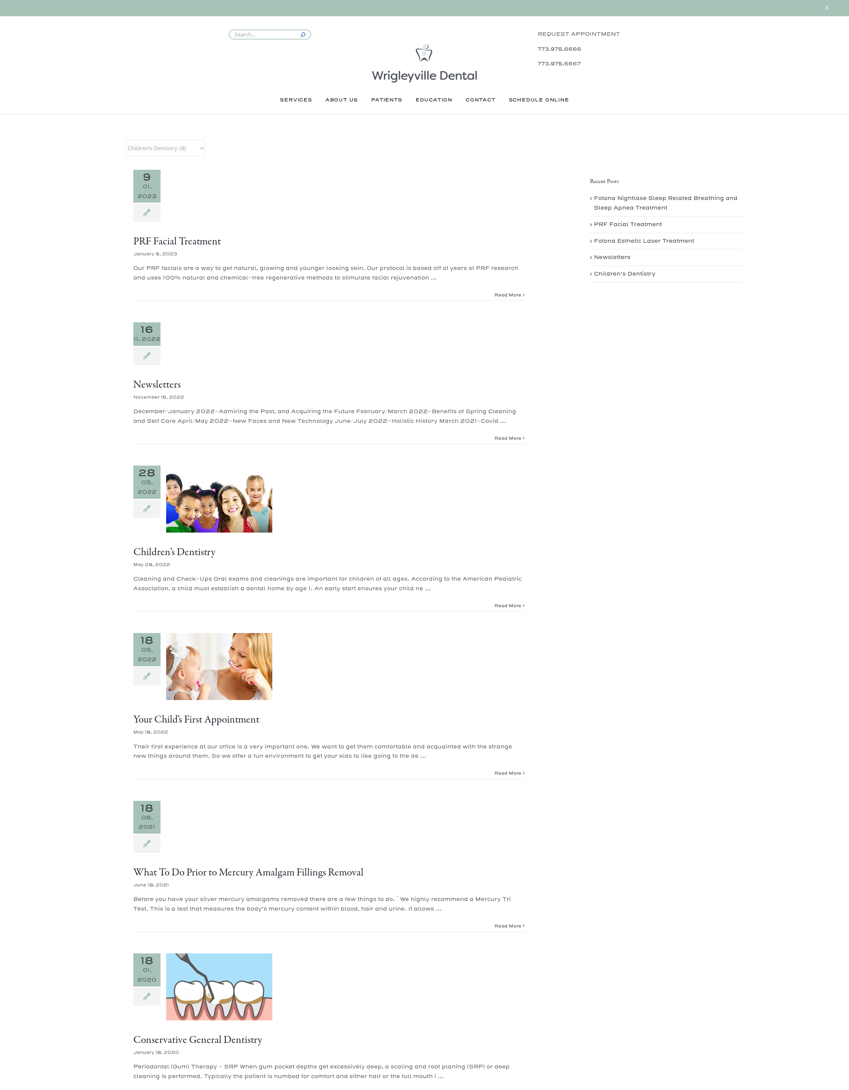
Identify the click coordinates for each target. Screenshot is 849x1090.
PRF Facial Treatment (177, 241)
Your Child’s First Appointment (196, 720)
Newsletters (157, 385)
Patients (386, 100)
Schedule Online (539, 100)
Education (434, 100)
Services (296, 100)
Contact (480, 100)
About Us (341, 100)
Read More (507, 295)
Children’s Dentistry (174, 552)
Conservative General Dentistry (197, 1040)
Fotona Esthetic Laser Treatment (644, 241)
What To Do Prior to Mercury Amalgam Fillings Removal (248, 873)
